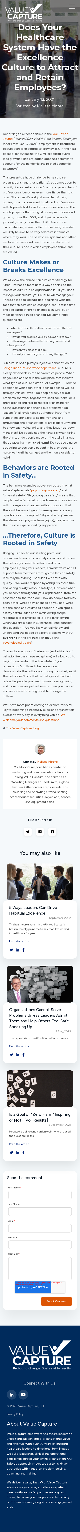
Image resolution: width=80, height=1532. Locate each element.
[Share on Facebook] (52, 832)
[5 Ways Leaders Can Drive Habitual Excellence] (40, 881)
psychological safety (45, 490)
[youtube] (23, 1395)
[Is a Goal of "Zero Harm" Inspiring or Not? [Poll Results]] (40, 1088)
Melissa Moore (47, 761)
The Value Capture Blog (22, 728)
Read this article (19, 941)
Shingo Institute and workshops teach (30, 368)
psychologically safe (17, 642)
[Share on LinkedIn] (40, 832)
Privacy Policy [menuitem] (15, 1414)
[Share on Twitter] (28, 832)
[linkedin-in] (12, 1395)
